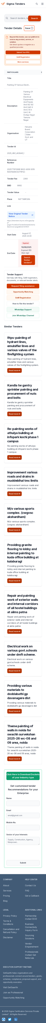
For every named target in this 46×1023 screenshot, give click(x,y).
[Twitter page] (9, 1019)
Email (8, 810)
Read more (13, 370)
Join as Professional (13, 992)
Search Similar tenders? (28, 260)
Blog (5, 901)
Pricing (6, 895)
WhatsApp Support (23, 309)
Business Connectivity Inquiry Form (31, 927)
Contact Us (30, 885)
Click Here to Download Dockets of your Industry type (23, 776)
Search (34, 18)
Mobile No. (11, 822)
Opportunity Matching (23, 292)
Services (7, 890)
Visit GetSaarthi (10, 987)
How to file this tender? (23, 304)
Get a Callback (32, 895)
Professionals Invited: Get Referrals (31, 955)
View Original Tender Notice (18, 215)
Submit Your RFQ (23, 52)
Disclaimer (8, 937)
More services (23, 62)
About (6, 885)
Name (9, 798)
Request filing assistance (23, 286)
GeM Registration (23, 57)
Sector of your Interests (16, 834)
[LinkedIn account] (15, 1019)
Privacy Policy (10, 916)
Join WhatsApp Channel (23, 315)
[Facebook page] (3, 1019)
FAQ (27, 890)
